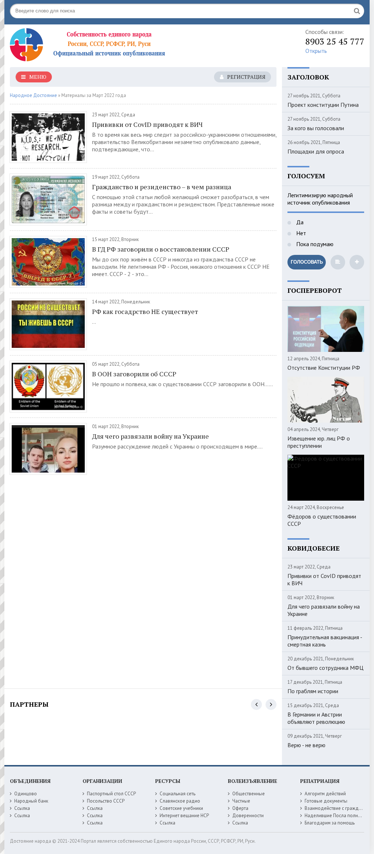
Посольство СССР (106, 801)
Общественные (248, 794)
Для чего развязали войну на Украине (150, 436)
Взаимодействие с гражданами (338, 808)
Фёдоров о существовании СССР (321, 520)
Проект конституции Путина (323, 104)
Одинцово (25, 794)
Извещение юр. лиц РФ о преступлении (318, 442)
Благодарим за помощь (330, 823)
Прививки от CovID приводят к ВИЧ (147, 124)
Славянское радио (180, 801)
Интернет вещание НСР (184, 815)
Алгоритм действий (325, 794)
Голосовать (307, 262)
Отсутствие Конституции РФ (323, 367)
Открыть (316, 50)
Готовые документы (326, 801)
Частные (241, 801)
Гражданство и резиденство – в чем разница (161, 186)
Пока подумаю (314, 244)
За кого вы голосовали (315, 128)
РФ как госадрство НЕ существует (145, 311)
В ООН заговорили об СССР (134, 373)
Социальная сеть (177, 794)
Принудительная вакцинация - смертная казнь (324, 640)
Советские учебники (181, 808)
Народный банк (31, 801)
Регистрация (246, 76)
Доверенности (248, 815)
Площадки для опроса (315, 151)
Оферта (240, 808)
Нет (300, 233)
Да (299, 222)
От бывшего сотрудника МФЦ (325, 667)
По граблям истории (312, 691)
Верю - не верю (306, 745)
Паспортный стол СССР (111, 794)
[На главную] (101, 46)
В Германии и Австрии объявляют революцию (316, 718)
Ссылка (22, 808)
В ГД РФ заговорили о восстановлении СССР (160, 249)
